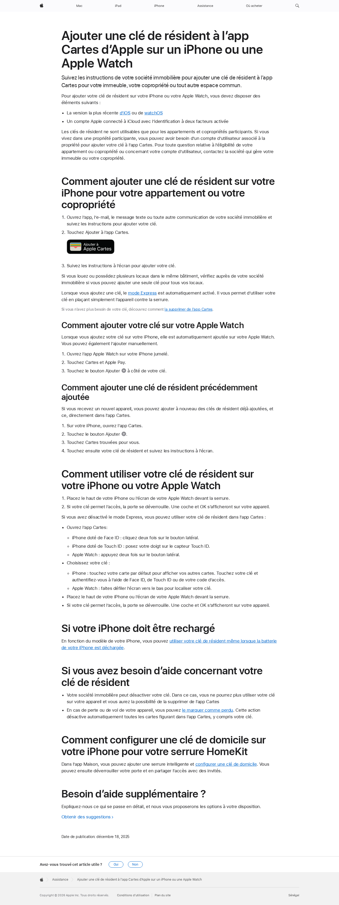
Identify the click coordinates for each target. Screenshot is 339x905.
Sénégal (293, 895)
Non (135, 864)
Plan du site (163, 895)
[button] (297, 6)
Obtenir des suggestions (86, 816)
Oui (116, 864)
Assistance (60, 879)
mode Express (142, 293)
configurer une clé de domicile (226, 764)
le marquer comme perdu (207, 710)
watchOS (153, 112)
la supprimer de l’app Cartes (188, 309)
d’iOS (125, 112)
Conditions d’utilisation (133, 895)
